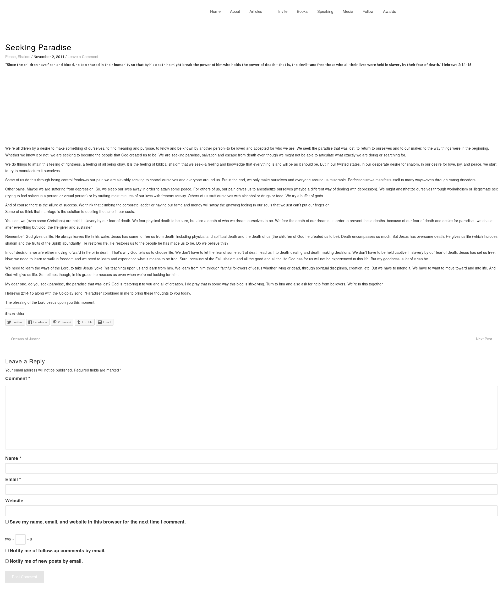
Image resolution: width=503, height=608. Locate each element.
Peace (10, 56)
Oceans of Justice (26, 338)
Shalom (24, 56)
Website (14, 500)
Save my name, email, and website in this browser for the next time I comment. (98, 522)
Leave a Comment (83, 56)
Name (13, 458)
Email (13, 479)
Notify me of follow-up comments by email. (58, 550)
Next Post (484, 338)
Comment (17, 378)
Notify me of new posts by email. (46, 561)
